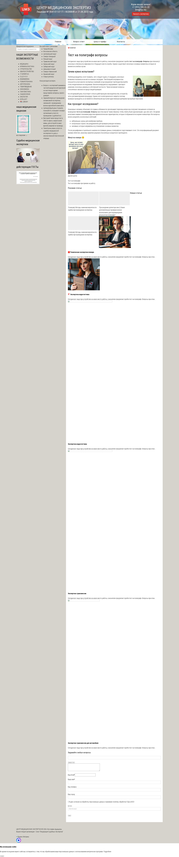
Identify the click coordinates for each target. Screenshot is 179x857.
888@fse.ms (140, 9)
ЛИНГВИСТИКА (25, 92)
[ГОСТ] (28, 183)
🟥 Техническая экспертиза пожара (81, 252)
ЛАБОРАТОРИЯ (25, 94)
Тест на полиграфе (74, 181)
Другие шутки (72, 176)
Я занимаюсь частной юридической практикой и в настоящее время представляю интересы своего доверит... (54, 90)
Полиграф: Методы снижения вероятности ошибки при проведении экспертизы (82, 208)
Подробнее (107, 852)
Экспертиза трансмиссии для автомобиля (83, 743)
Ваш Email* (71, 775)
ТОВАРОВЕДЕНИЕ (26, 87)
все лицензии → (21, 135)
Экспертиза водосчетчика (77, 444)
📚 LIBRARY (24, 102)
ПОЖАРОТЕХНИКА (26, 82)
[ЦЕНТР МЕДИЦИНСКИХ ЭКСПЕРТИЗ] (24, 16)
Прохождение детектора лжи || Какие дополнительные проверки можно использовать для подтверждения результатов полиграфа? (112, 211)
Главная (58, 42)
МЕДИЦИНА (24, 64)
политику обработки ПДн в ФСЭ (123, 802)
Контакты (121, 42)
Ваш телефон (72, 787)
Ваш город (71, 794)
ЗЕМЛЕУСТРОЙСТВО (27, 71)
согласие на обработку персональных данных (88, 802)
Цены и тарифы (100, 42)
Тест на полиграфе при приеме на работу (81, 183)
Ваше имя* (71, 779)
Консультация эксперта (47, 81)
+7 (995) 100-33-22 (140, 7)
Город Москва (48, 49)
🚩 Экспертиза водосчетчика (78, 294)
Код (73, 762)
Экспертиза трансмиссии (77, 593)
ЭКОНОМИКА (24, 89)
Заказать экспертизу (141, 14)
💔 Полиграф (72, 48)
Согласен (2, 856)
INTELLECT (23, 99)
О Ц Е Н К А (24, 76)
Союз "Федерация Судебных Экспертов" (49, 832)
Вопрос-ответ (79, 42)
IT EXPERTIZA (24, 74)
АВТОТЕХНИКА (25, 84)
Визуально (70, 762)
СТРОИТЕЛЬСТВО (26, 69)
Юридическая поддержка (25, 46)
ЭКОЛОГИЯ (24, 97)
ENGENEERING (24, 79)
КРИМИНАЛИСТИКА (27, 66)
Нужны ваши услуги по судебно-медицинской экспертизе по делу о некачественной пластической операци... (53, 133)
